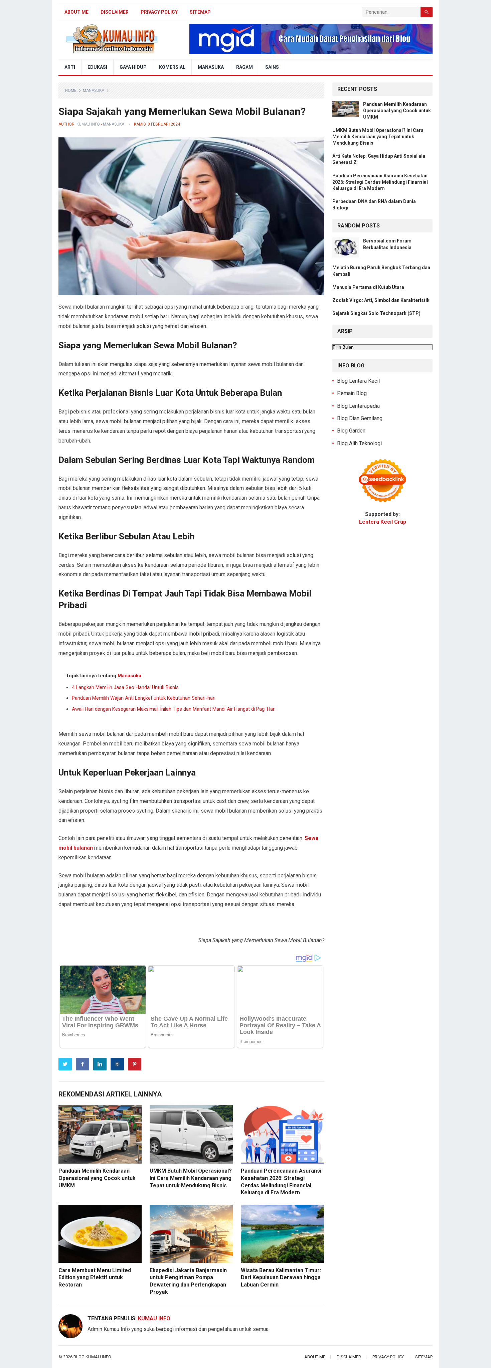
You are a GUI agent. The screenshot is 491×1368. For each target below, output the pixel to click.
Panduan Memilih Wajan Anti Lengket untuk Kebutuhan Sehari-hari (143, 698)
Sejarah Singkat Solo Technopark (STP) (376, 313)
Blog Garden (351, 431)
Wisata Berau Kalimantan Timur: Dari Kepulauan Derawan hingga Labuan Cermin (281, 1277)
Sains (272, 67)
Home (70, 90)
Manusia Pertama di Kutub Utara (368, 287)
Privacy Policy (159, 12)
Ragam (244, 67)
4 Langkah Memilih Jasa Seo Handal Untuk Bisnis (125, 687)
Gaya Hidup (133, 67)
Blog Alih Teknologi (359, 443)
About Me (76, 12)
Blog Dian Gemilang (359, 418)
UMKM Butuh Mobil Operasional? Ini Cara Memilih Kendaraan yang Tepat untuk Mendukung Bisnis (191, 1178)
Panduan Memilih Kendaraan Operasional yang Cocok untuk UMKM (97, 1178)
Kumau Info (88, 124)
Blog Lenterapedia (358, 406)
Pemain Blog (352, 393)
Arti (69, 67)
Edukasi (97, 67)
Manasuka (211, 67)
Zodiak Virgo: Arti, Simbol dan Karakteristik (381, 300)
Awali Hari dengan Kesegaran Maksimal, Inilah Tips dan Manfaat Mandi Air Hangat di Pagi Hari (174, 709)
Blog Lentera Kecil (358, 381)
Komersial (172, 67)
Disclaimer (115, 12)
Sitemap (200, 12)
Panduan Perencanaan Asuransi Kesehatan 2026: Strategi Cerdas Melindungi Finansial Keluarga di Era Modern (380, 182)
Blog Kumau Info (92, 1356)
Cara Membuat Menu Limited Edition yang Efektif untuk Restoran (94, 1277)
